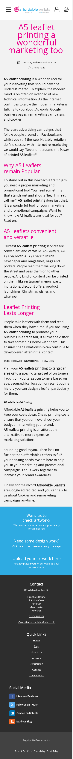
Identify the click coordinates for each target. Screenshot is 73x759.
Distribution (36, 664)
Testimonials (36, 675)
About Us (36, 652)
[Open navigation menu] (8, 10)
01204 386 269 (36, 616)
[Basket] (66, 9)
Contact (36, 669)
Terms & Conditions (23, 751)
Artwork (36, 658)
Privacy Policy (39, 751)
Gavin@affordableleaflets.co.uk (36, 622)
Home (36, 640)
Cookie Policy (52, 751)
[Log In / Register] (57, 9)
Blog (36, 646)
